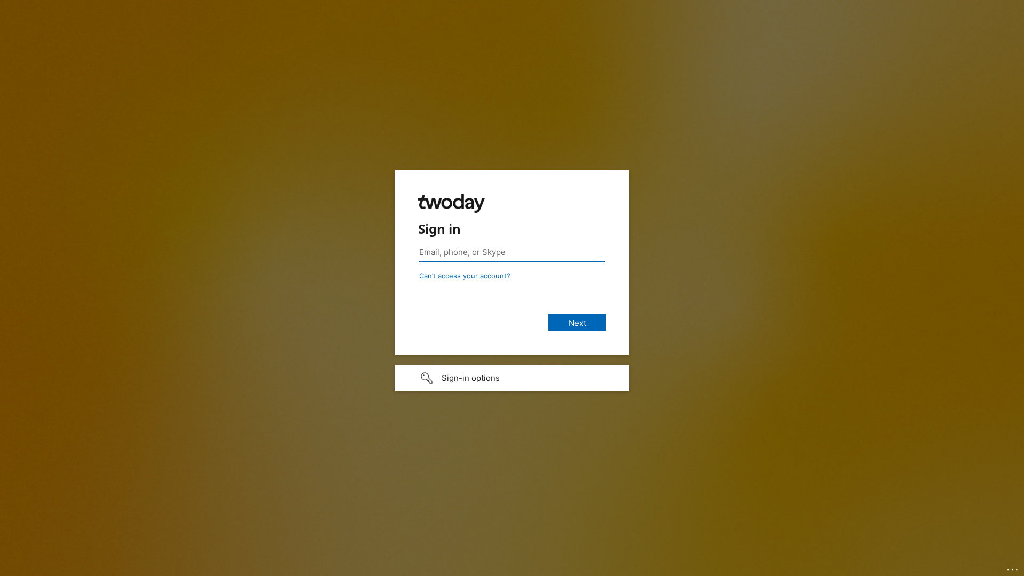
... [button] (1013, 567)
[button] (512, 378)
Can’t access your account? (464, 275)
